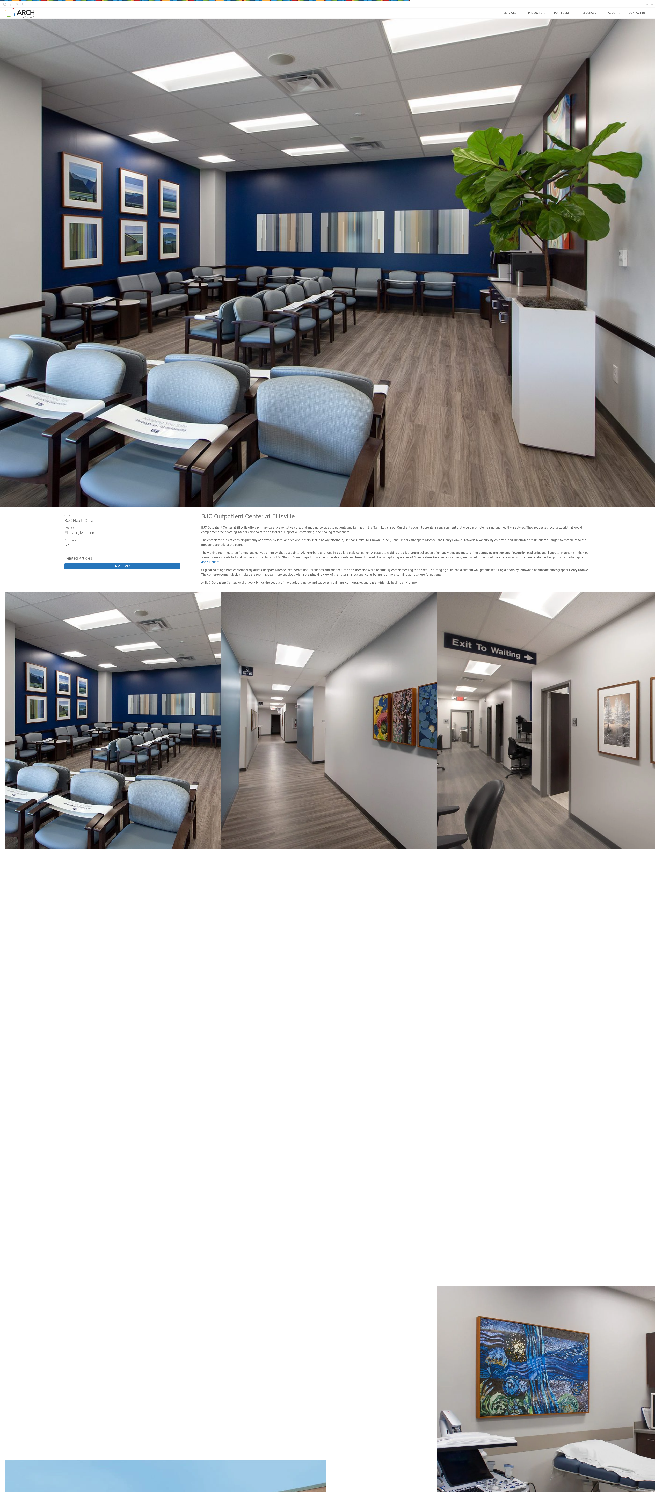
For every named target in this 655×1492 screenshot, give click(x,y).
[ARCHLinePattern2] (20, 9)
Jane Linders (210, 562)
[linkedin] (11, 4)
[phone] (23, 4)
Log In (648, 4)
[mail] (17, 4)
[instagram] (4, 4)
